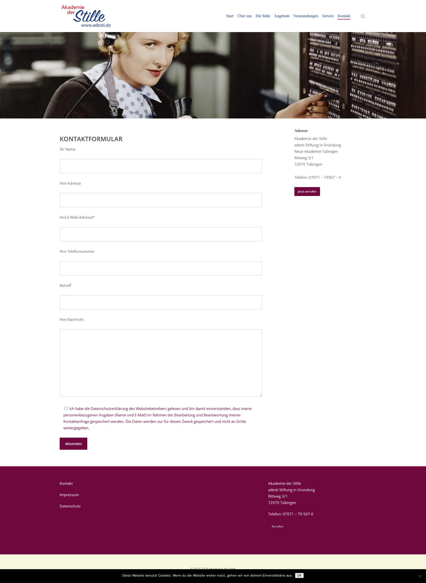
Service (328, 16)
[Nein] (419, 576)
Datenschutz (70, 506)
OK (299, 575)
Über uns (244, 16)
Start (229, 16)
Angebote (281, 16)
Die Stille (263, 16)
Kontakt (344, 16)
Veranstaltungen (305, 16)
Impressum (69, 494)
